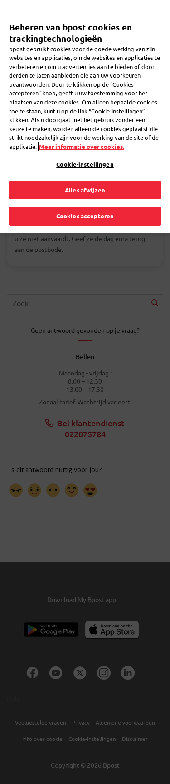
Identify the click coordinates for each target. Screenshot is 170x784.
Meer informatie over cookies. (81, 146)
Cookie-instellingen (84, 164)
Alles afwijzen (85, 190)
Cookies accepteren (85, 216)
